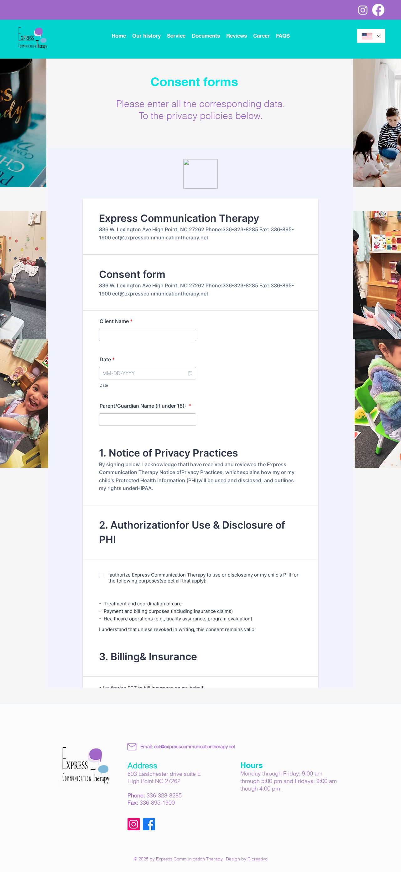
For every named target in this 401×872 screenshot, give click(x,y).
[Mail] (132, 746)
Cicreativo (257, 859)
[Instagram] (363, 10)
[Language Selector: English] (371, 36)
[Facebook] (378, 10)
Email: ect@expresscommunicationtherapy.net (187, 746)
